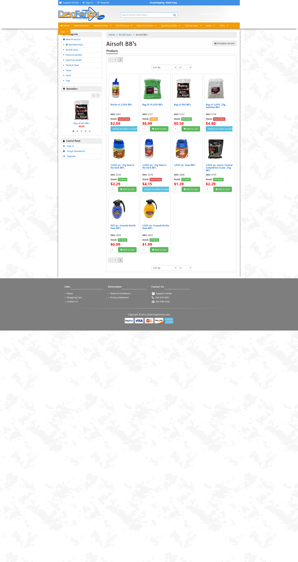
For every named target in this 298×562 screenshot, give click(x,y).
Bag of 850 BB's (82, 123)
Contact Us (72, 301)
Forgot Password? (75, 151)
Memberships (101, 25)
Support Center (70, 2)
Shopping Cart (74, 297)
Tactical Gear (191, 25)
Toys (63, 31)
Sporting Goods (169, 25)
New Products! (81, 25)
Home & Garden (145, 25)
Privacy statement (119, 297)
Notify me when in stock (125, 128)
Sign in (88, 2)
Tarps (209, 25)
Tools (222, 25)
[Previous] (110, 59)
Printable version (225, 43)
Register (104, 2)
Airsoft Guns (122, 25)
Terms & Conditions (120, 293)
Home (66, 25)
